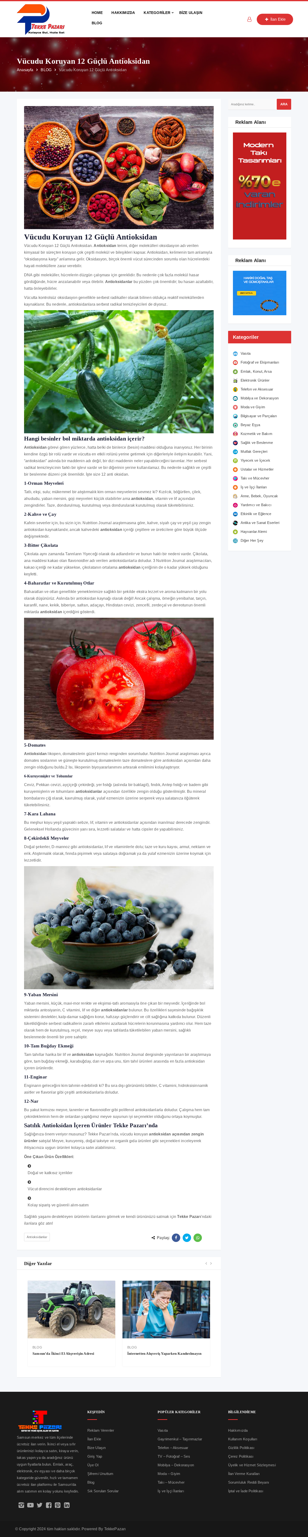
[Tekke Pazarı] (41, 19)
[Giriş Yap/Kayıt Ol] (249, 19)
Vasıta (163, 1430)
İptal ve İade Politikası (245, 1491)
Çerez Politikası (241, 1456)
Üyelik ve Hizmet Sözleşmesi (252, 1465)
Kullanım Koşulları (242, 1439)
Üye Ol (93, 1465)
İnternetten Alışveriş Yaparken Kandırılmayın (69, 1353)
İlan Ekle (278, 19)
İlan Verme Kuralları (244, 1474)
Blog (91, 1482)
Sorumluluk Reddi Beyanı (248, 1482)
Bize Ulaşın (96, 1448)
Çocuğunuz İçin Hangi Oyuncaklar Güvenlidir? (165, 1353)
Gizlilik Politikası (241, 1448)
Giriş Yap (94, 1456)
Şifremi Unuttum (100, 1474)
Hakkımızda (238, 1430)
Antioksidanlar (37, 1237)
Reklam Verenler (100, 1430)
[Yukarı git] (299, 1514)
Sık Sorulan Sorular (103, 1491)
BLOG (37, 1347)
